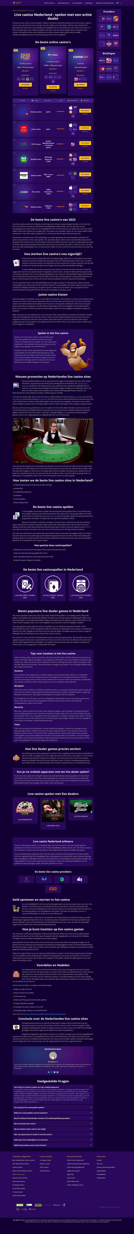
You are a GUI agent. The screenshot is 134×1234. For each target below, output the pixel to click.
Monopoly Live (50, 516)
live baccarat (42, 399)
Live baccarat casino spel (32, 1014)
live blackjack (17, 399)
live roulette (77, 397)
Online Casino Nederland (19, 10)
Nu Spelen (53, 87)
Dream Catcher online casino (55, 1014)
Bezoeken (53, 91)
